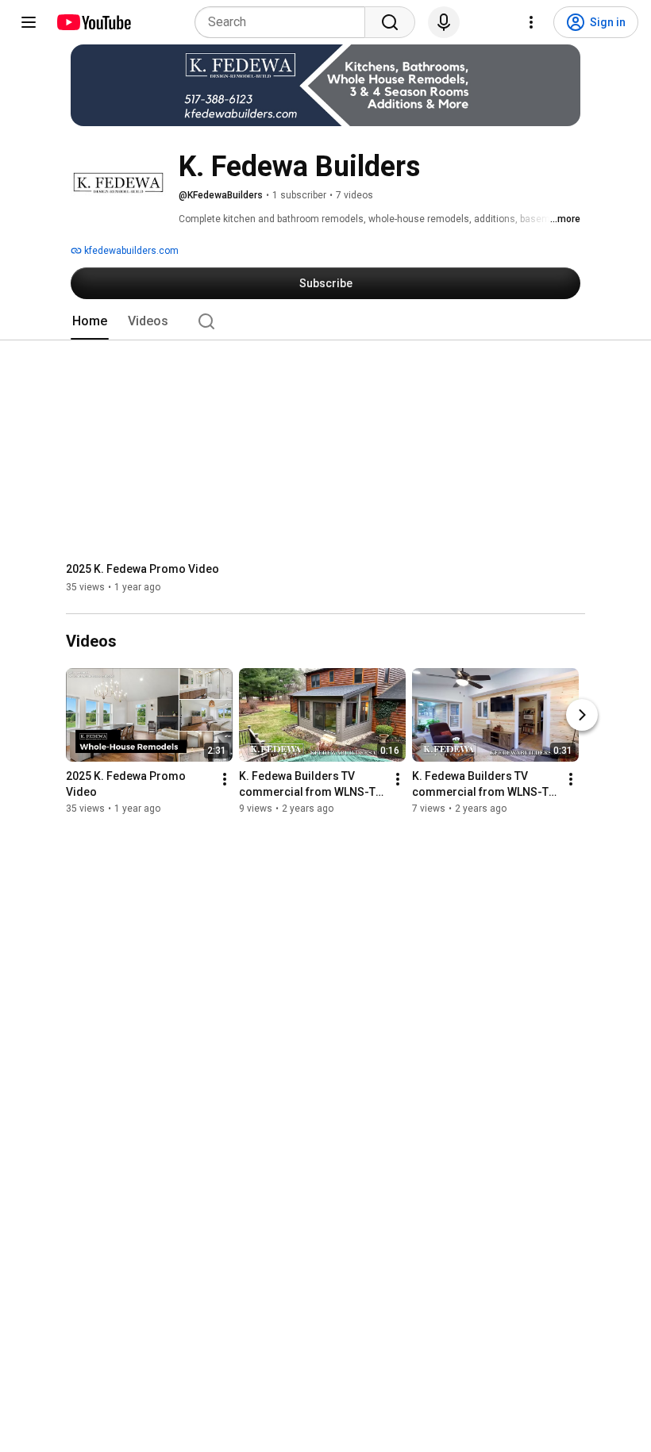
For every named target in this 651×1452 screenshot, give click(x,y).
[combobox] (284, 22)
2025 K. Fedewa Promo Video (142, 569)
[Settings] (531, 22)
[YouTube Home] (93, 22)
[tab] (90, 321)
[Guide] (28, 22)
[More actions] (225, 780)
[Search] (389, 22)
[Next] (582, 716)
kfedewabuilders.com (130, 250)
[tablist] (325, 321)
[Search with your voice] (444, 22)
